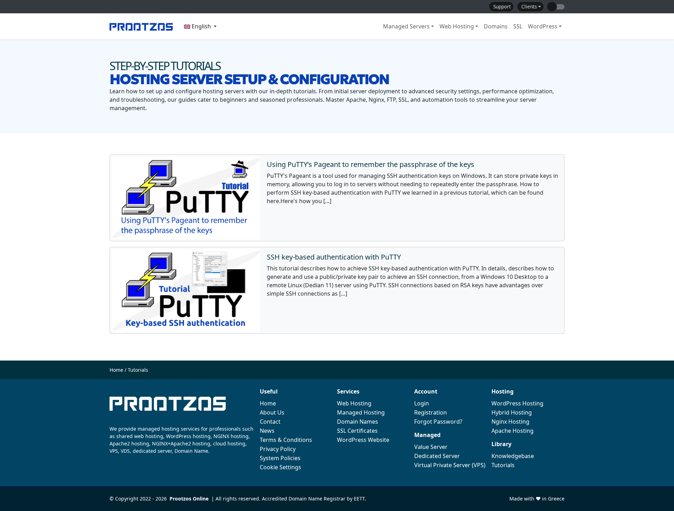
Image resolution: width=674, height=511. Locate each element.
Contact (270, 421)
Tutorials (503, 465)
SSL (517, 26)
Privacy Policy (278, 449)
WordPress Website (363, 440)
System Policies (280, 458)
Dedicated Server (437, 456)
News (267, 430)
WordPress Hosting (517, 403)
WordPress (542, 26)
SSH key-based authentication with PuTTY (334, 257)
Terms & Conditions (286, 440)
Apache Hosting (512, 430)
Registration (430, 412)
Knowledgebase (512, 456)
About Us (272, 412)
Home (116, 370)
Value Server (431, 447)
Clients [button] (529, 6)
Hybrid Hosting (511, 412)
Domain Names (357, 421)
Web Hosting (457, 26)
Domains (496, 26)
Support (502, 6)
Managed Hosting (361, 412)
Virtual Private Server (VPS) (449, 465)
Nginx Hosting (510, 421)
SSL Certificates (357, 430)
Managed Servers (406, 26)
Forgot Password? (438, 421)
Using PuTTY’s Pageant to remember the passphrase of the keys (370, 164)
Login (421, 403)
